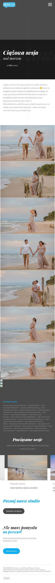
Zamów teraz (11, 551)
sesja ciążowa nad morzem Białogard (23, 417)
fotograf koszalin (33, 405)
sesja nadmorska (22, 430)
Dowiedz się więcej (13, 511)
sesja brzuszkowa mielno (27, 410)
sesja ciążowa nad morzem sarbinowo (22, 424)
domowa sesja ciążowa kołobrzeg (14, 405)
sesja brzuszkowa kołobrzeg (29, 408)
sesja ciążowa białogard (19, 414)
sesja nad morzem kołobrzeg (23, 428)
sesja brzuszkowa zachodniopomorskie (27, 412)
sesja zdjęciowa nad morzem (39, 430)
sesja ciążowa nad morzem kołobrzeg (30, 419)
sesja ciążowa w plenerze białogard (34, 426)
